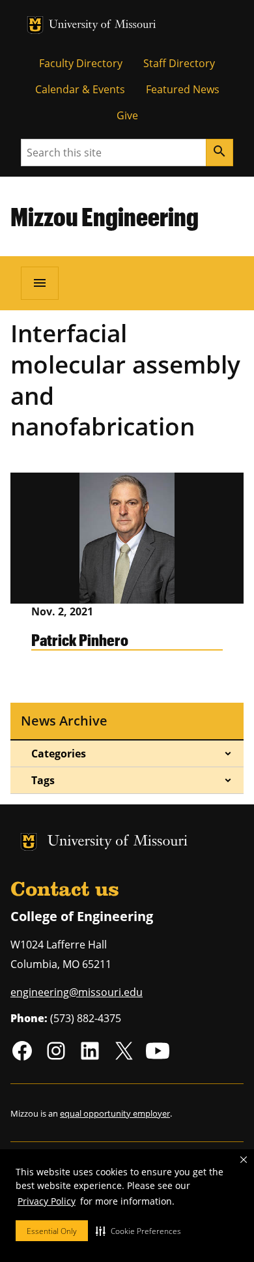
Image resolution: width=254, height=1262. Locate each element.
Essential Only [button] (52, 1231)
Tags (43, 780)
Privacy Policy (47, 1201)
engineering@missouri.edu (76, 992)
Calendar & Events (80, 89)
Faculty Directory (80, 63)
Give (127, 115)
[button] (138, 1230)
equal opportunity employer (115, 1113)
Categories (58, 753)
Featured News (182, 89)
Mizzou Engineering (104, 216)
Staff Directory (179, 63)
